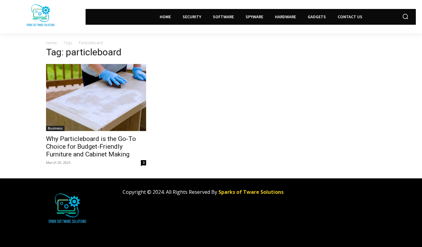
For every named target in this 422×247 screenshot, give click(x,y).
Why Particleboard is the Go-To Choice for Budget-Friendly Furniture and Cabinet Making (91, 146)
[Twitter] (347, 194)
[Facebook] (319, 194)
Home (51, 42)
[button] (405, 16)
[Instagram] (333, 194)
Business (55, 128)
